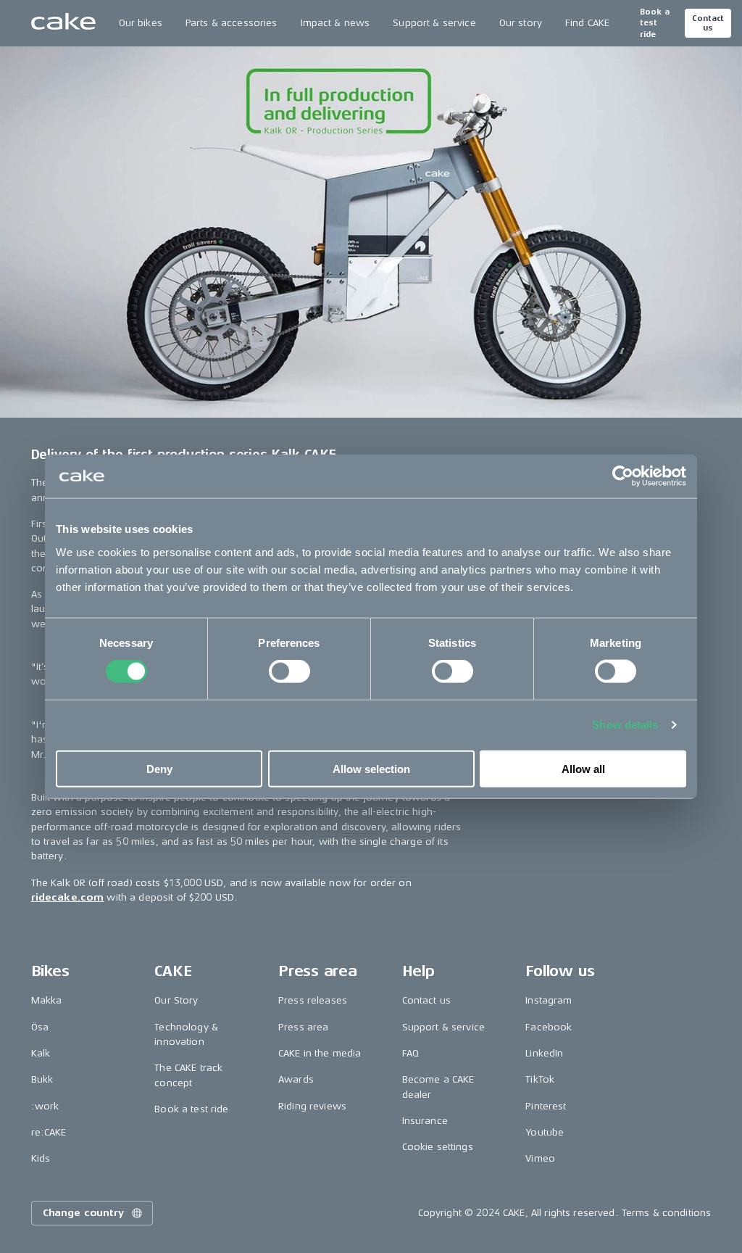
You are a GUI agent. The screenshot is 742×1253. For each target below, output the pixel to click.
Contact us (708, 23)
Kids (41, 1158)
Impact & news (335, 22)
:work (45, 1106)
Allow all (583, 768)
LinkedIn (544, 1053)
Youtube (544, 1132)
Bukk (42, 1079)
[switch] (289, 671)
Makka (46, 1000)
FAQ (410, 1053)
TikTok (539, 1079)
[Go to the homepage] (63, 23)
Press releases (312, 1000)
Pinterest (545, 1106)
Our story (520, 22)
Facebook (548, 1027)
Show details (625, 725)
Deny (159, 768)
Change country (83, 1212)
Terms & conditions (667, 1212)
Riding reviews (312, 1106)
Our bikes (140, 22)
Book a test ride (655, 23)
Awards (296, 1079)
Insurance (425, 1120)
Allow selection (371, 768)
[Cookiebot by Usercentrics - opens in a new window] (622, 476)
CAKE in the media (319, 1053)
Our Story (176, 1000)
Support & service (434, 22)
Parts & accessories (232, 22)
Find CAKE (587, 22)
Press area (303, 1027)
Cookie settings (437, 1146)
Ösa (40, 1027)
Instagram (548, 1000)
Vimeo (540, 1158)
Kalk (41, 1053)
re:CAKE (49, 1132)
